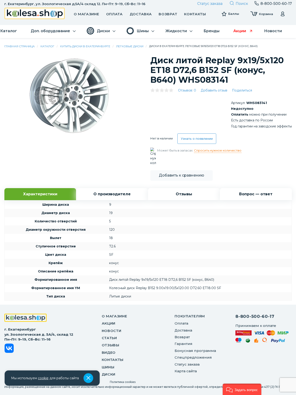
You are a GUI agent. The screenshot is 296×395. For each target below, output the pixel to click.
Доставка (141, 14)
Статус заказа (209, 3)
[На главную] (25, 318)
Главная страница (19, 46)
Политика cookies (123, 382)
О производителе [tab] (112, 194)
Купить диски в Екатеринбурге (85, 46)
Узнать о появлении (197, 138)
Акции (109, 323)
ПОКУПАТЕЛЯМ (190, 316)
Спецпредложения (193, 357)
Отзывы (110, 345)
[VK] (9, 349)
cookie (43, 378)
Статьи (109, 338)
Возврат (168, 14)
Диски (109, 374)
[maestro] (238, 341)
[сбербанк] (248, 341)
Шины (108, 367)
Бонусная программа (195, 350)
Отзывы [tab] (184, 194)
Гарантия (183, 343)
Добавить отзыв (214, 90)
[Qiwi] (264, 341)
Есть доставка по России (252, 120)
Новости (111, 331)
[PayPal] (278, 341)
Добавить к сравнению (181, 175)
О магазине (86, 14)
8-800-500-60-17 (254, 316)
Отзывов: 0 (187, 90)
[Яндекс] (256, 341)
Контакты (195, 14)
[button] (242, 389)
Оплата (114, 14)
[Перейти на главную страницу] (34, 14)
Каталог (47, 46)
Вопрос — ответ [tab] (255, 194)
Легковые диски (129, 46)
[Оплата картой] (262, 332)
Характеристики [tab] (40, 194)
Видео (109, 352)
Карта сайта (186, 371)
